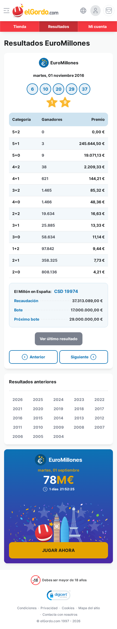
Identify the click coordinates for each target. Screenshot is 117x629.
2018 (79, 408)
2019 (58, 408)
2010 (38, 427)
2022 (99, 399)
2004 (58, 436)
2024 (58, 399)
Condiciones (26, 608)
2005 (38, 436)
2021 (17, 408)
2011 (17, 427)
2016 (17, 418)
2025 (38, 399)
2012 (99, 418)
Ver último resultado (59, 338)
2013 (79, 418)
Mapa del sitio (89, 608)
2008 (79, 427)
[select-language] (83, 10)
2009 (58, 427)
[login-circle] (95, 10)
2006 (18, 436)
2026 (18, 399)
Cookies (68, 608)
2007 (99, 427)
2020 (38, 408)
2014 (58, 418)
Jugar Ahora (58, 550)
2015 (38, 418)
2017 (99, 408)
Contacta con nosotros (59, 614)
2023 (79, 399)
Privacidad (49, 608)
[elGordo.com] (35, 10)
